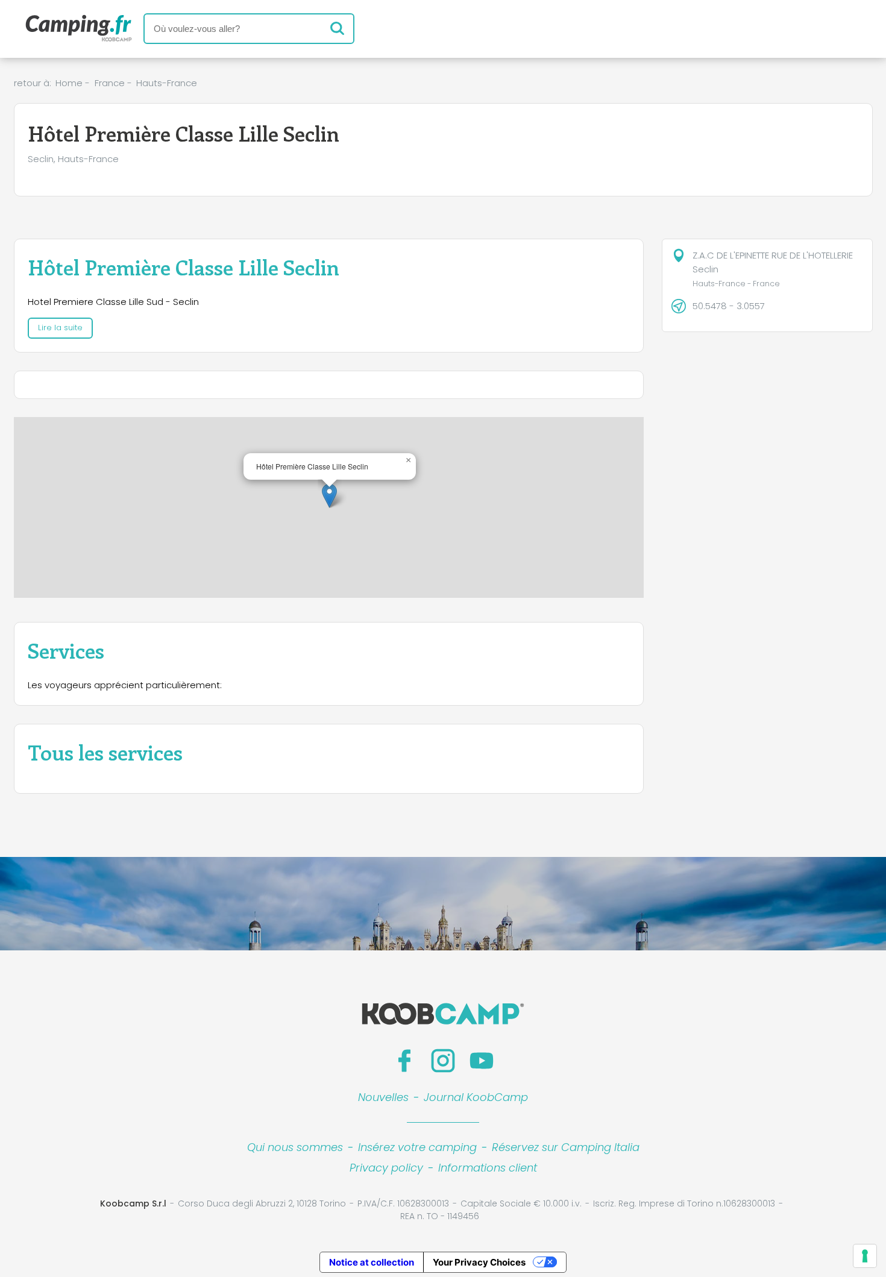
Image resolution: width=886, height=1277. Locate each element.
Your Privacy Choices (479, 1262)
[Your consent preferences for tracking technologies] (864, 1255)
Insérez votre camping (417, 1147)
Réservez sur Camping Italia (565, 1147)
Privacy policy (386, 1167)
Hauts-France (166, 83)
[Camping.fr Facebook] (404, 1061)
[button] (329, 495)
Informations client (487, 1167)
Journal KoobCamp (476, 1097)
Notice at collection (371, 1262)
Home (69, 83)
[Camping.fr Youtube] (482, 1061)
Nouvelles (383, 1097)
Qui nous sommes (295, 1147)
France (110, 83)
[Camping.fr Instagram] (443, 1061)
